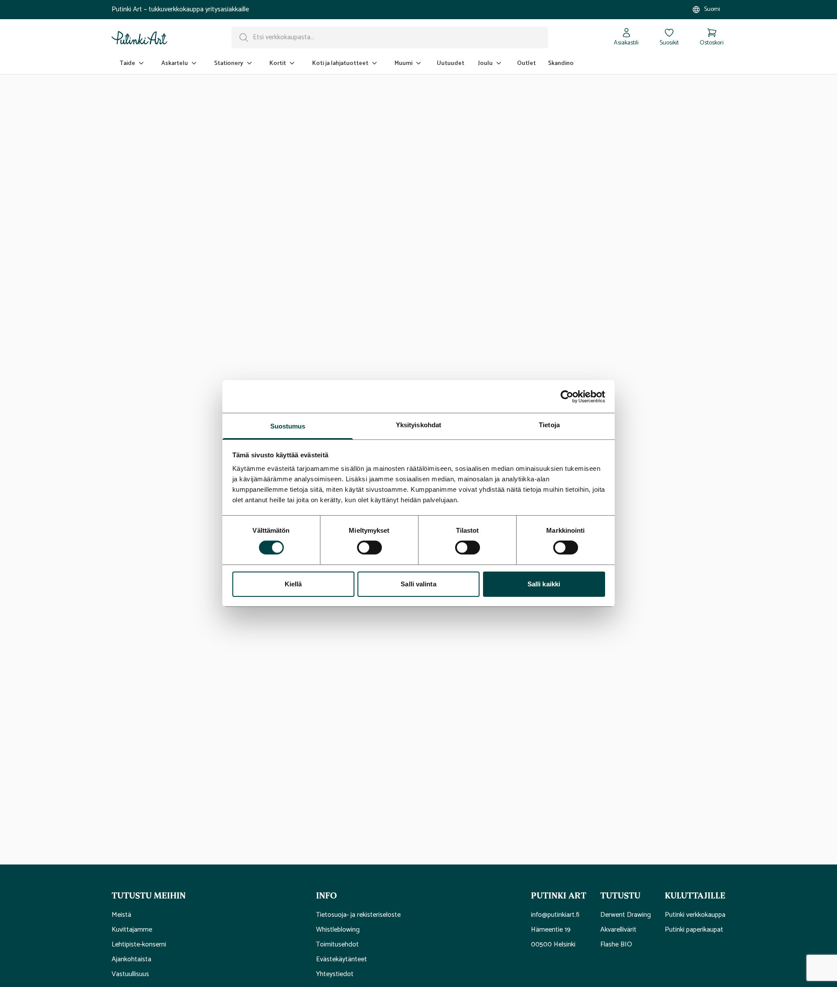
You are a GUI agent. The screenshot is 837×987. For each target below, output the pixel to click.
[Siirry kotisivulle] (139, 37)
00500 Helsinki (553, 944)
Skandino (561, 63)
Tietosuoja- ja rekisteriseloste (358, 915)
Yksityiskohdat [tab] (418, 425)
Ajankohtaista (131, 959)
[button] (207, 895)
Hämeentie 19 (551, 930)
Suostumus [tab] (288, 426)
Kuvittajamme (132, 930)
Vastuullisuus (130, 974)
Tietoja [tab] (549, 425)
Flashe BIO (616, 944)
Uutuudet (450, 63)
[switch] (369, 548)
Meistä (121, 915)
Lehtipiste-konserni (139, 944)
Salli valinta (418, 584)
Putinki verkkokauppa (695, 915)
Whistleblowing (338, 930)
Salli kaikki (543, 584)
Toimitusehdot (337, 944)
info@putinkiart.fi (555, 915)
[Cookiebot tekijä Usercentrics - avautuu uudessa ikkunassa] (567, 396)
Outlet (526, 63)
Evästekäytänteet (341, 959)
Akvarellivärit (618, 930)
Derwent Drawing (625, 915)
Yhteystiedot (335, 974)
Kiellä (293, 584)
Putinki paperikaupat (694, 930)
